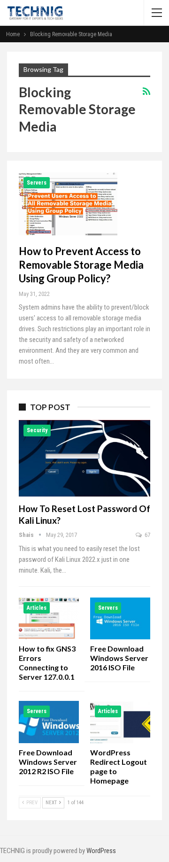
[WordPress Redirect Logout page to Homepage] (120, 722)
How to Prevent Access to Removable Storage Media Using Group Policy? (81, 265)
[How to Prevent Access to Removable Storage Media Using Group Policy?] (68, 203)
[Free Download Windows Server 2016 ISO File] (120, 619)
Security (37, 430)
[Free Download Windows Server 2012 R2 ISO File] (49, 722)
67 (146, 534)
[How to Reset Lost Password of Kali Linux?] (84, 458)
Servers (36, 182)
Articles (36, 608)
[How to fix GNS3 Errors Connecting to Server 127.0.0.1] (49, 619)
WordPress (101, 850)
